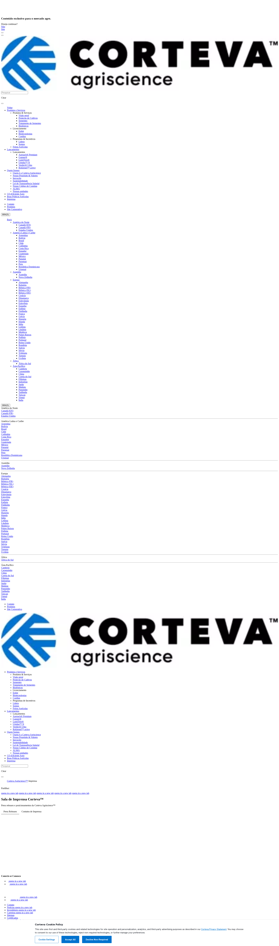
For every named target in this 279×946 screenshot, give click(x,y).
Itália (21, 324)
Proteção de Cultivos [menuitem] (28, 118)
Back (9, 219)
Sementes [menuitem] (23, 120)
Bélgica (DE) (25, 293)
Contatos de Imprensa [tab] (31, 811)
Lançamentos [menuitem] (13, 149)
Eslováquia (24, 300)
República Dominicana (29, 266)
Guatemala (23, 253)
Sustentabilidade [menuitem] (20, 181)
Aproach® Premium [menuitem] (28, 154)
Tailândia (23, 392)
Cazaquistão (24, 371)
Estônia (22, 308)
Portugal (22, 340)
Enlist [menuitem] (21, 131)
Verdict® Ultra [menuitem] (25, 165)
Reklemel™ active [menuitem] (27, 168)
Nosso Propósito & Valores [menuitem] (25, 175)
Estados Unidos (26, 230)
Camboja (23, 369)
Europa (16, 280)
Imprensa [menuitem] (11, 199)
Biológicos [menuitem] (23, 126)
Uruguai (22, 269)
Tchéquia (23, 353)
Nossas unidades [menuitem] (20, 191)
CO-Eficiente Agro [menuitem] (15, 194)
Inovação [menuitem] (17, 178)
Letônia (22, 327)
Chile (21, 243)
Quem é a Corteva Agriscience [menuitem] (27, 173)
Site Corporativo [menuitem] (14, 209)
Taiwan (22, 395)
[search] (2, 103)
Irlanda (22, 321)
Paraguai (23, 261)
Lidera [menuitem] (22, 141)
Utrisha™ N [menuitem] (24, 162)
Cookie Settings (47, 940)
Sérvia (21, 350)
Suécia (22, 348)
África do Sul (25, 363)
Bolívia (22, 238)
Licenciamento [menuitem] (19, 128)
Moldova (23, 332)
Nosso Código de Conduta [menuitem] (25, 186)
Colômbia (23, 246)
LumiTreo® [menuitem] (24, 160)
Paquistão (23, 389)
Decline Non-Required (97, 940)
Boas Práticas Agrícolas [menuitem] (18, 196)
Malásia (22, 387)
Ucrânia (22, 358)
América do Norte (21, 222)
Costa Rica (24, 248)
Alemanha (23, 282)
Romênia (23, 345)
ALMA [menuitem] (16, 188)
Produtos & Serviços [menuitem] (22, 113)
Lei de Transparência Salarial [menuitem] (26, 183)
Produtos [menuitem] (11, 206)
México (22, 256)
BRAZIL (5, 214)
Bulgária (22, 285)
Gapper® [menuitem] (23, 157)
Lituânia (22, 329)
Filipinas (22, 379)
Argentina (23, 235)
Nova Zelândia (25, 277)
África (16, 361)
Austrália (17, 272)
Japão (21, 384)
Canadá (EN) (25, 225)
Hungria (22, 319)
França (22, 314)
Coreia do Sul (25, 376)
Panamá (22, 259)
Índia (21, 400)
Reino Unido (25, 342)
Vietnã (22, 397)
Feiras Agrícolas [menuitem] (20, 147)
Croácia (22, 295)
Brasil (21, 240)
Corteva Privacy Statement (214, 929)
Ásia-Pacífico (19, 366)
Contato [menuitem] (10, 204)
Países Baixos (25, 334)
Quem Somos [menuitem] (13, 170)
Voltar (9, 107)
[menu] (2, 32)
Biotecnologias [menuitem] (25, 134)
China (21, 374)
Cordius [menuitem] (22, 136)
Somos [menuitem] (22, 144)
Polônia (22, 337)
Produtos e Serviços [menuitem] (16, 110)
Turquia (22, 355)
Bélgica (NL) (25, 290)
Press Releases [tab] (10, 811)
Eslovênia (23, 303)
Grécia (22, 316)
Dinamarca (24, 298)
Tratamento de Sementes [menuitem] (30, 123)
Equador (22, 251)
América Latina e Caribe (24, 232)
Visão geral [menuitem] (24, 115)
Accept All (70, 940)
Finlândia (23, 311)
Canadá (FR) (25, 227)
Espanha (22, 306)
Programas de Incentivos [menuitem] (24, 139)
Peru (21, 264)
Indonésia (23, 382)
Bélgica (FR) (25, 287)
